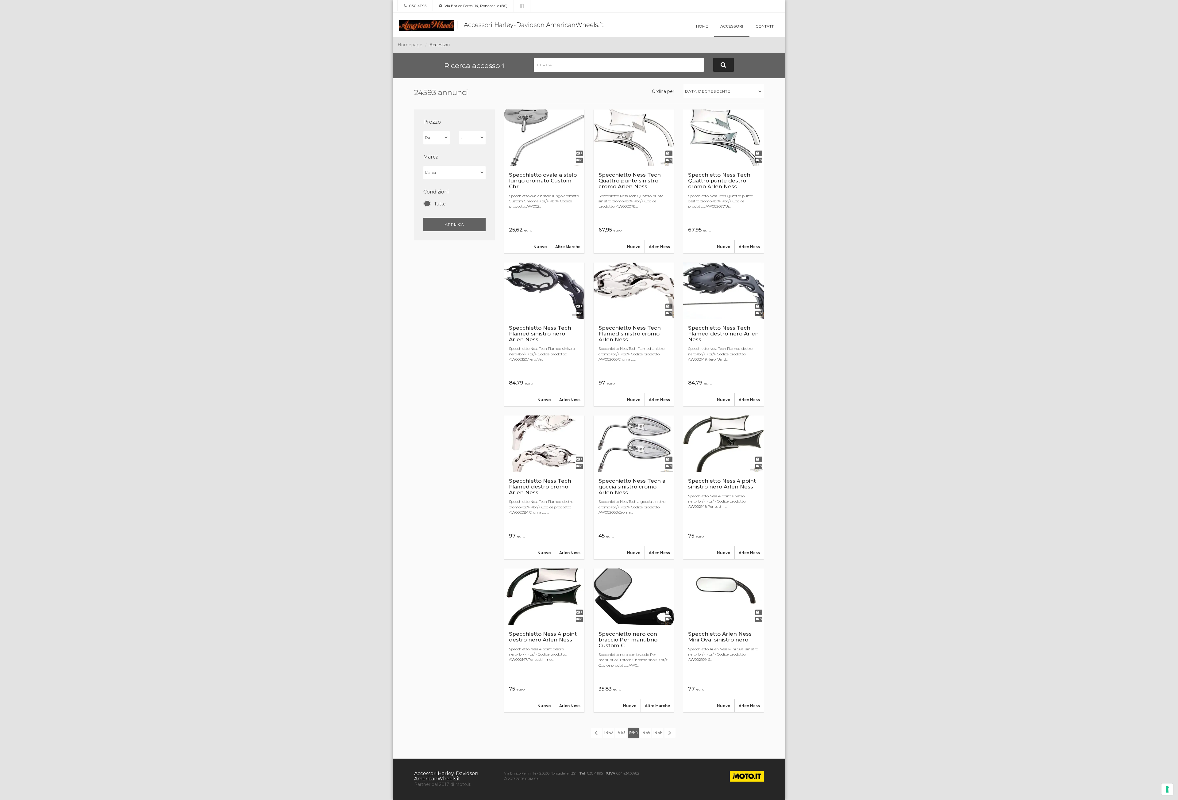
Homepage (410, 45)
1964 (633, 732)
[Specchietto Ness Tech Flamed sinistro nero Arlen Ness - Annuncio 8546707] (544, 334)
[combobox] (723, 91)
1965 (645, 732)
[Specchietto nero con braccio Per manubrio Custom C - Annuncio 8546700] (634, 640)
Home (702, 26)
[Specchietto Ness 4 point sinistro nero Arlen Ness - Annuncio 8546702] (723, 487)
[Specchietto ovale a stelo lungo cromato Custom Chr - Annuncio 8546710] (544, 181)
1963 (621, 732)
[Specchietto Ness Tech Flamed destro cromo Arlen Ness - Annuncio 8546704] (544, 487)
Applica (454, 224)
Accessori (731, 26)
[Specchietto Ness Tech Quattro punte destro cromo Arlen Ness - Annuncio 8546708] (723, 181)
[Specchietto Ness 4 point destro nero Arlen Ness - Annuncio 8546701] (544, 640)
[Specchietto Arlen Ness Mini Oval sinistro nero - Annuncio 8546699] (723, 640)
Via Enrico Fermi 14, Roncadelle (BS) (475, 5)
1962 (608, 732)
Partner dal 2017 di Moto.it (442, 784)
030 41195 (417, 5)
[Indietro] (596, 733)
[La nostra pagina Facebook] (522, 6)
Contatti (765, 26)
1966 (657, 732)
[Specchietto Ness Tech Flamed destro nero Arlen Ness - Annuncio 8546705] (723, 334)
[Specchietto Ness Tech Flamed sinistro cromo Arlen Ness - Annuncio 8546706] (634, 334)
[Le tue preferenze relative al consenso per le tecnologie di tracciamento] (1167, 789)
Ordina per (663, 91)
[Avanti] (670, 733)
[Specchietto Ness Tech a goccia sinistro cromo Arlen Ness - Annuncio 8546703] (634, 487)
